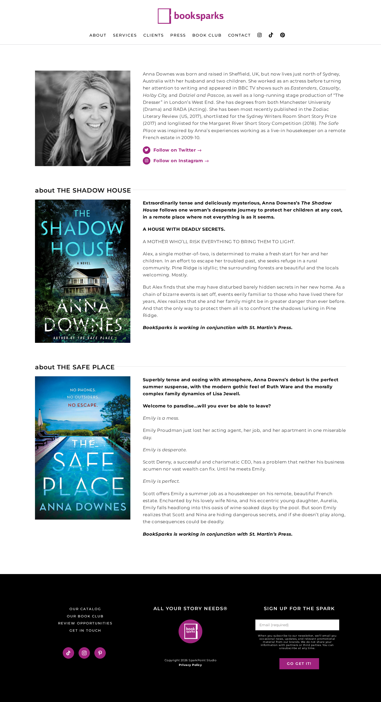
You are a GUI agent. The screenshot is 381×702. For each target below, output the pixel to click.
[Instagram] (84, 653)
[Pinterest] (100, 653)
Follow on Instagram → (181, 160)
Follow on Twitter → (177, 150)
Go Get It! (299, 663)
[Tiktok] (68, 653)
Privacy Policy (190, 665)
